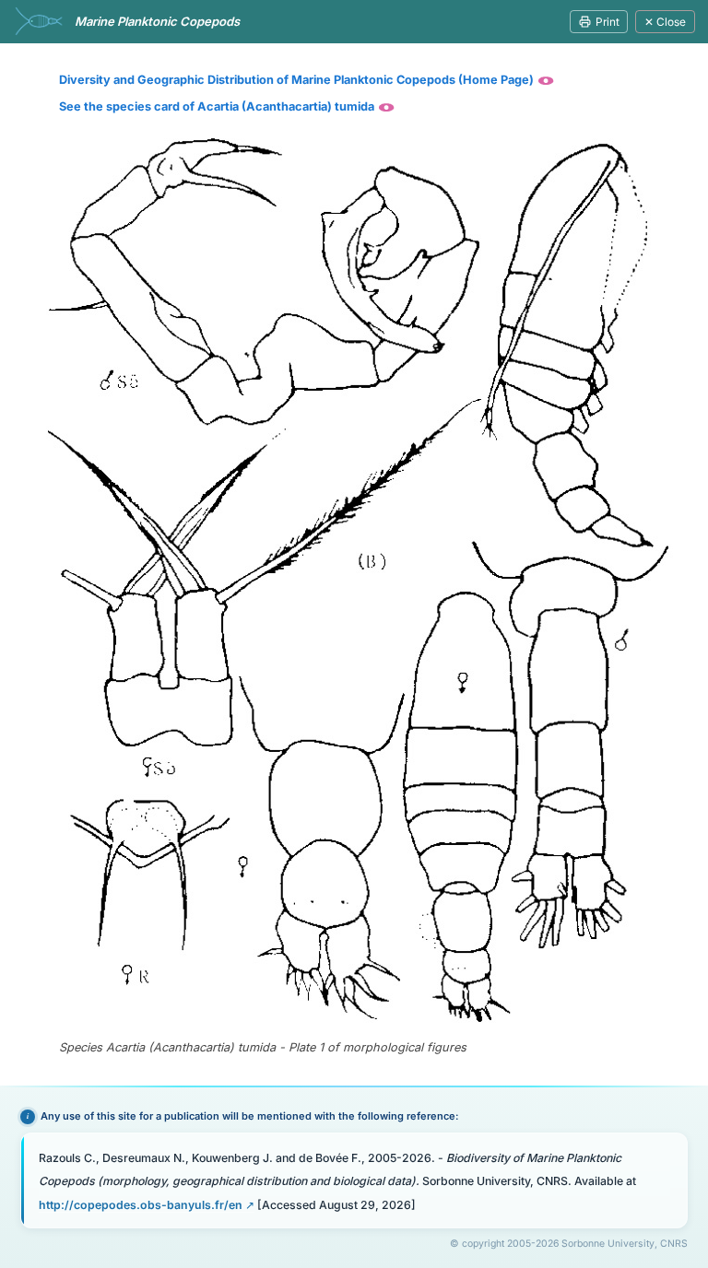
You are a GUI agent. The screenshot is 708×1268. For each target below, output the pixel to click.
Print (608, 22)
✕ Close (665, 22)
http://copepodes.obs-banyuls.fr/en (140, 1205)
